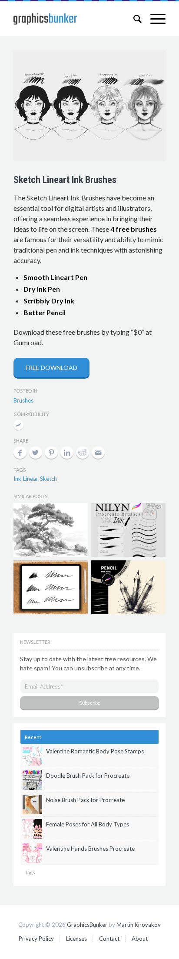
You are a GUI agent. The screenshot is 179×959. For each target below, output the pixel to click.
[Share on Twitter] (35, 452)
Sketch (48, 478)
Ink (17, 478)
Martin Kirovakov (138, 924)
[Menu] (154, 18)
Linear (30, 478)
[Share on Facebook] (20, 452)
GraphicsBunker (87, 924)
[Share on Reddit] (82, 452)
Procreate (18, 426)
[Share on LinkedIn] (66, 452)
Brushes (23, 400)
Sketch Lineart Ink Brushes (64, 179)
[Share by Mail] (98, 452)
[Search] (133, 18)
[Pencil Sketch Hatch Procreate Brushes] (128, 587)
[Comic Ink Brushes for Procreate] (50, 587)
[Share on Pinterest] (51, 452)
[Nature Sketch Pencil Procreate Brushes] (50, 530)
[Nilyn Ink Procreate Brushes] (128, 530)
